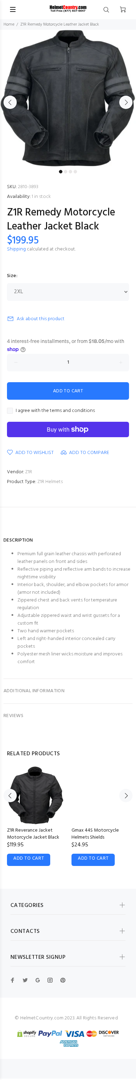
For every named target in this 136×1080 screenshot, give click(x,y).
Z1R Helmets (50, 482)
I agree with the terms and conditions (55, 411)
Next (126, 102)
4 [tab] (75, 171)
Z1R (28, 472)
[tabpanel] (68, 98)
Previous (10, 102)
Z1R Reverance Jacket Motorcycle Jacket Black (33, 833)
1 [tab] (60, 171)
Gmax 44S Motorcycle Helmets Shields (95, 833)
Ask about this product (41, 319)
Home (8, 24)
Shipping (16, 249)
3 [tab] (70, 171)
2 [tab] (65, 171)
